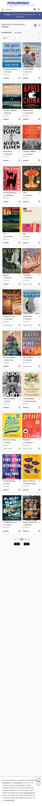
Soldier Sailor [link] (27, 316)
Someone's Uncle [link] (9, 316)
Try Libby (7, 14)
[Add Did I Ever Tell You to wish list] (39, 490)
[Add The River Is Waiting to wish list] (19, 119)
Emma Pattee (8, 236)
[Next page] (28, 539)
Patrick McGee (29, 113)
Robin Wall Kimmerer (30, 401)
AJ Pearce (8, 442)
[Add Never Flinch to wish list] (19, 160)
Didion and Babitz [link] (9, 399)
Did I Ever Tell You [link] (29, 481)
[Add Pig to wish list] (39, 243)
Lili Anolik (7, 401)
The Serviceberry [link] (28, 399)
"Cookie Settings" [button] (29, 793)
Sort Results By (6, 32)
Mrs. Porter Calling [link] (9, 440)
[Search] (2, 9)
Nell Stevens (28, 525)
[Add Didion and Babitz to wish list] (19, 407)
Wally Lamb (8, 113)
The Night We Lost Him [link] (11, 522)
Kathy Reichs (28, 360)
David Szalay (28, 195)
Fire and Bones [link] (28, 357)
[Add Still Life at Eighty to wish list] (19, 366)
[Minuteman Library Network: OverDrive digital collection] (21, 3)
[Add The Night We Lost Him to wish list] (19, 531)
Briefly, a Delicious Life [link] (30, 522)
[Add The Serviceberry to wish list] (39, 407)
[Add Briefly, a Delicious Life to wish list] (39, 531)
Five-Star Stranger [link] (9, 481)
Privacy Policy (17, 783)
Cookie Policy (9, 800)
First (17, 544)
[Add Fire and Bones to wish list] (39, 366)
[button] (35, 26)
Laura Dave (8, 525)
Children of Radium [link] (29, 152)
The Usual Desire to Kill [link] (11, 193)
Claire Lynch (28, 72)
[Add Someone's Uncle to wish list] (19, 325)
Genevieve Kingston (30, 483)
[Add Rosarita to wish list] (19, 284)
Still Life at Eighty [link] (9, 357)
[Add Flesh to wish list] (39, 202)
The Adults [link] (26, 275)
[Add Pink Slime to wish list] (39, 449)
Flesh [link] (25, 193)
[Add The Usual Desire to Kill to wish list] (19, 202)
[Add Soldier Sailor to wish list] (39, 325)
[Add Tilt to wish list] (19, 243)
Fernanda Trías (29, 442)
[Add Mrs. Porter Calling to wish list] (19, 449)
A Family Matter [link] (28, 69)
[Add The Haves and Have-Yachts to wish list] (19, 78)
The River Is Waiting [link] (10, 110)
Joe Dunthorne (29, 154)
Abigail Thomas (9, 360)
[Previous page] (15, 539)
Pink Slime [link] (26, 440)
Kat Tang (7, 483)
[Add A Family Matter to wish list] (39, 78)
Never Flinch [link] (7, 152)
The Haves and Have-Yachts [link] (11, 69)
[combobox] (16, 9)
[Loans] (35, 9)
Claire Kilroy (28, 319)
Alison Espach (28, 277)
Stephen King (8, 154)
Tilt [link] (4, 234)
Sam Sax (27, 236)
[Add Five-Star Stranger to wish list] (19, 490)
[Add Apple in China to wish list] (39, 119)
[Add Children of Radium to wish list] (39, 160)
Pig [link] (24, 234)
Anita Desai (8, 277)
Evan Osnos (8, 72)
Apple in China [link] (28, 110)
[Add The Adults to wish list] (39, 284)
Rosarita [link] (6, 275)
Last (26, 544)
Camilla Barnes (9, 195)
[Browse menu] (39, 9)
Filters (5, 38)
